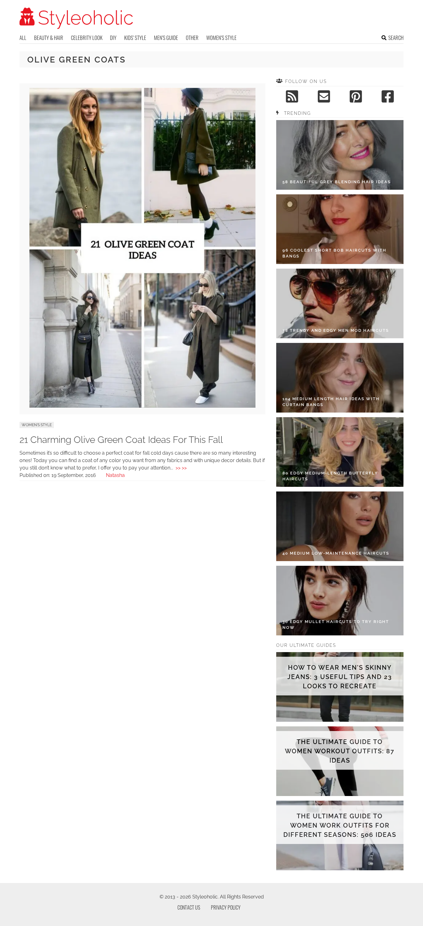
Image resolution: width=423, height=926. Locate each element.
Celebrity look (86, 37)
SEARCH (395, 37)
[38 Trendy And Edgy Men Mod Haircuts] (339, 303)
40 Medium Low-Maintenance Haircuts (335, 553)
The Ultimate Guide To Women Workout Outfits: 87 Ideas (340, 751)
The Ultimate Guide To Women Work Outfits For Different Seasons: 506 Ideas (339, 825)
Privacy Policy (226, 907)
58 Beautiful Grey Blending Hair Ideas (336, 182)
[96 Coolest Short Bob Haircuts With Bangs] (339, 229)
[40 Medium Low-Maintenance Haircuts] (339, 526)
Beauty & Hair (48, 37)
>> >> (181, 468)
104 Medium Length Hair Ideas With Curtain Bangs (331, 401)
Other (192, 37)
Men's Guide (166, 37)
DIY (113, 37)
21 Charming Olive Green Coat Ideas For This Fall (121, 439)
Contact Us (188, 907)
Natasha (115, 475)
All (23, 37)
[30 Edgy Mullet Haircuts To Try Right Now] (339, 600)
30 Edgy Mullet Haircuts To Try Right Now (335, 624)
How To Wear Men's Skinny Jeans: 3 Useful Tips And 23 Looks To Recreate (339, 677)
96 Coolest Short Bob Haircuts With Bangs (334, 253)
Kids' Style (135, 37)
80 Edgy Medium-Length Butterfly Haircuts (330, 476)
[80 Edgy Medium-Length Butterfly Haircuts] (339, 452)
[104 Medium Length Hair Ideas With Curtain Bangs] (339, 378)
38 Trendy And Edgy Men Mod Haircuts (335, 330)
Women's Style (221, 37)
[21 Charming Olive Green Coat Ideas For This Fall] (142, 406)
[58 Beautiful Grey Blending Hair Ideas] (339, 155)
